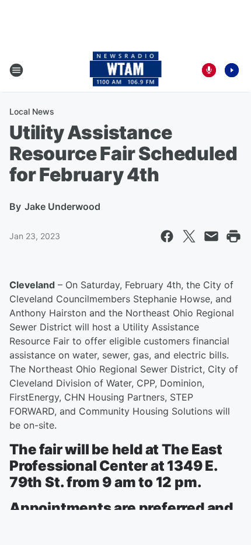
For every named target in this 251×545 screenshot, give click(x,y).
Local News (31, 111)
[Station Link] (125, 70)
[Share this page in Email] (211, 236)
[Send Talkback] (209, 70)
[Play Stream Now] (232, 70)
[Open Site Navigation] (16, 70)
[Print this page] (233, 236)
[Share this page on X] (189, 236)
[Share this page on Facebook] (167, 236)
